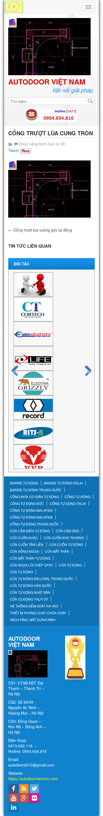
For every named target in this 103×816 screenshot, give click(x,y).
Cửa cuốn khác (24, 538)
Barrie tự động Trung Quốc (36, 490)
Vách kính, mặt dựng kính (32, 620)
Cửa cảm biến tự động (30, 531)
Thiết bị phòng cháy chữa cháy (38, 613)
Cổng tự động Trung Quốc (34, 524)
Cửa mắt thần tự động (30, 558)
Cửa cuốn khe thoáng (64, 538)
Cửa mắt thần (57, 551)
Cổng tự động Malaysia (31, 510)
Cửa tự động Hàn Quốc (31, 585)
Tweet (13, 150)
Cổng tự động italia (68, 503)
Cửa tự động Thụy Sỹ (29, 599)
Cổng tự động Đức (27, 503)
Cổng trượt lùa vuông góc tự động (40, 230)
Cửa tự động (70, 565)
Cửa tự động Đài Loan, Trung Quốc (41, 579)
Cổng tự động (77, 497)
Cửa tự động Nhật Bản (30, 592)
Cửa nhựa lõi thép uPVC (31, 565)
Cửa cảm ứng (67, 531)
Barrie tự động (24, 483)
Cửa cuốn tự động (66, 544)
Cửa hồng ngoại (24, 551)
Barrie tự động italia (63, 483)
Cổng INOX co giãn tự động (34, 497)
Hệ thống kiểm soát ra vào (34, 606)
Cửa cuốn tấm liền (26, 544)
